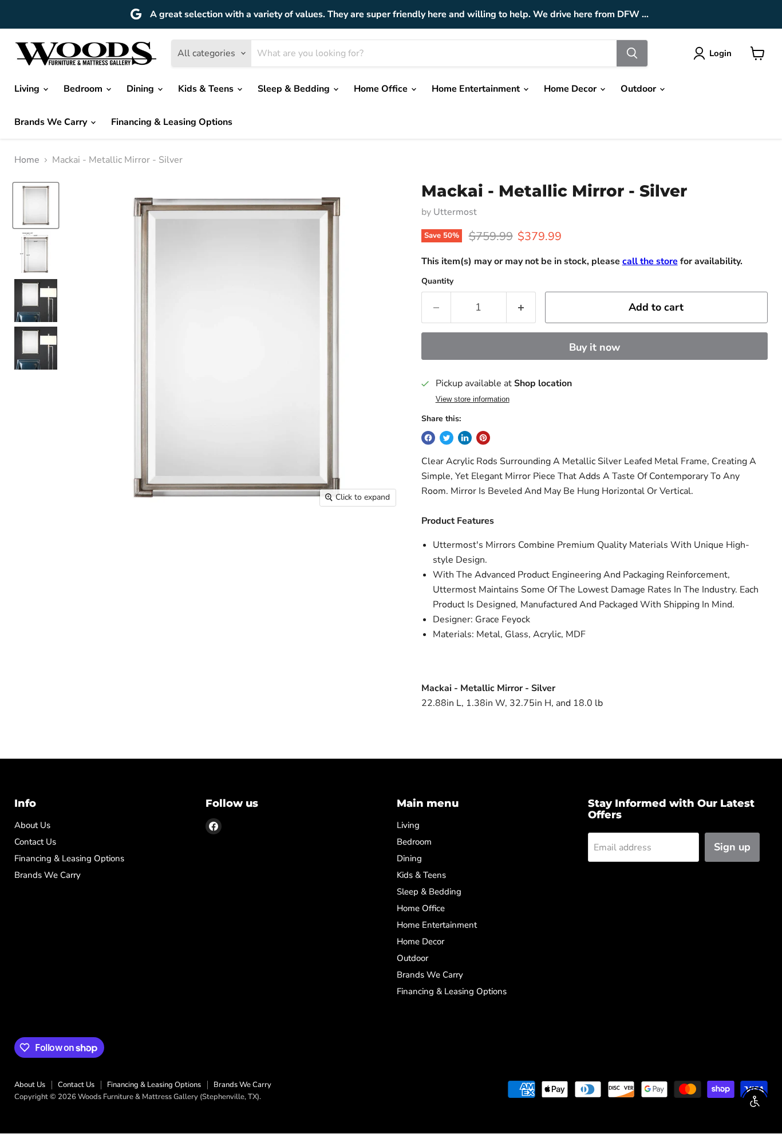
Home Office (382, 89)
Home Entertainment (477, 89)
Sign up (732, 847)
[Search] (632, 53)
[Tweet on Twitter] (446, 438)
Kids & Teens (207, 89)
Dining (141, 89)
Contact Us (35, 841)
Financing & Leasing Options (171, 122)
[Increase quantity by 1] (521, 307)
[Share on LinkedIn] (465, 438)
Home (27, 160)
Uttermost (455, 212)
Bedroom (84, 89)
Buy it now (594, 347)
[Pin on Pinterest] (483, 438)
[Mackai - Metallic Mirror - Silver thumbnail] (35, 205)
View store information (473, 399)
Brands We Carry (51, 122)
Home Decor (571, 89)
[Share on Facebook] (428, 438)
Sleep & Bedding (295, 89)
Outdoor (639, 89)
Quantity (437, 281)
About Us (32, 825)
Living (28, 89)
